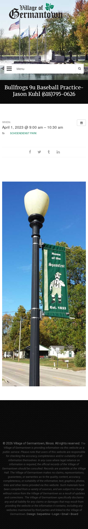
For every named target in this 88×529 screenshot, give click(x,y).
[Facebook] (30, 152)
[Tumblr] (48, 152)
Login (55, 514)
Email (65, 514)
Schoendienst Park (23, 133)
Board (74, 514)
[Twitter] (39, 152)
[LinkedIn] (58, 152)
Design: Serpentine (38, 514)
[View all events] (81, 122)
